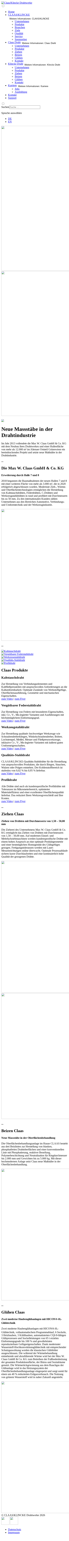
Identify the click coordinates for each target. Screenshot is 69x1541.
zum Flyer (20, 698)
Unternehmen (22, 21)
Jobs (17, 88)
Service (19, 36)
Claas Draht (14, 42)
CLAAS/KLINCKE (19, 14)
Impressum (14, 1532)
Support (12, 97)
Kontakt (19, 60)
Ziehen (18, 51)
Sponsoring (21, 39)
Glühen (19, 57)
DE (10, 118)
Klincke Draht (15, 63)
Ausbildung (21, 91)
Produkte (19, 24)
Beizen (18, 54)
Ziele (17, 30)
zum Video (7, 698)
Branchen (20, 27)
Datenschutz (14, 1529)
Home (11, 11)
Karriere (12, 85)
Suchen (5, 107)
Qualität (19, 33)
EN (10, 121)
